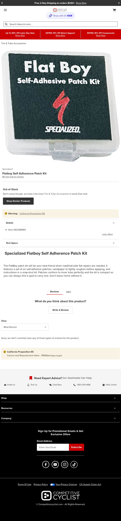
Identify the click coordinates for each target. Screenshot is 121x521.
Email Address (44, 441)
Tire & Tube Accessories (13, 43)
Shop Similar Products (18, 201)
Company (6, 418)
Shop (4, 398)
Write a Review (60, 310)
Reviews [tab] (54, 291)
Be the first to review (13, 176)
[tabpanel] (60, 322)
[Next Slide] (119, 3)
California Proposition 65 (32, 213)
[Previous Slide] (2, 3)
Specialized (7, 169)
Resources (6, 408)
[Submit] (6, 24)
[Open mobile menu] (5, 10)
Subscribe (76, 447)
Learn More (107, 234)
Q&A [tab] (68, 291)
